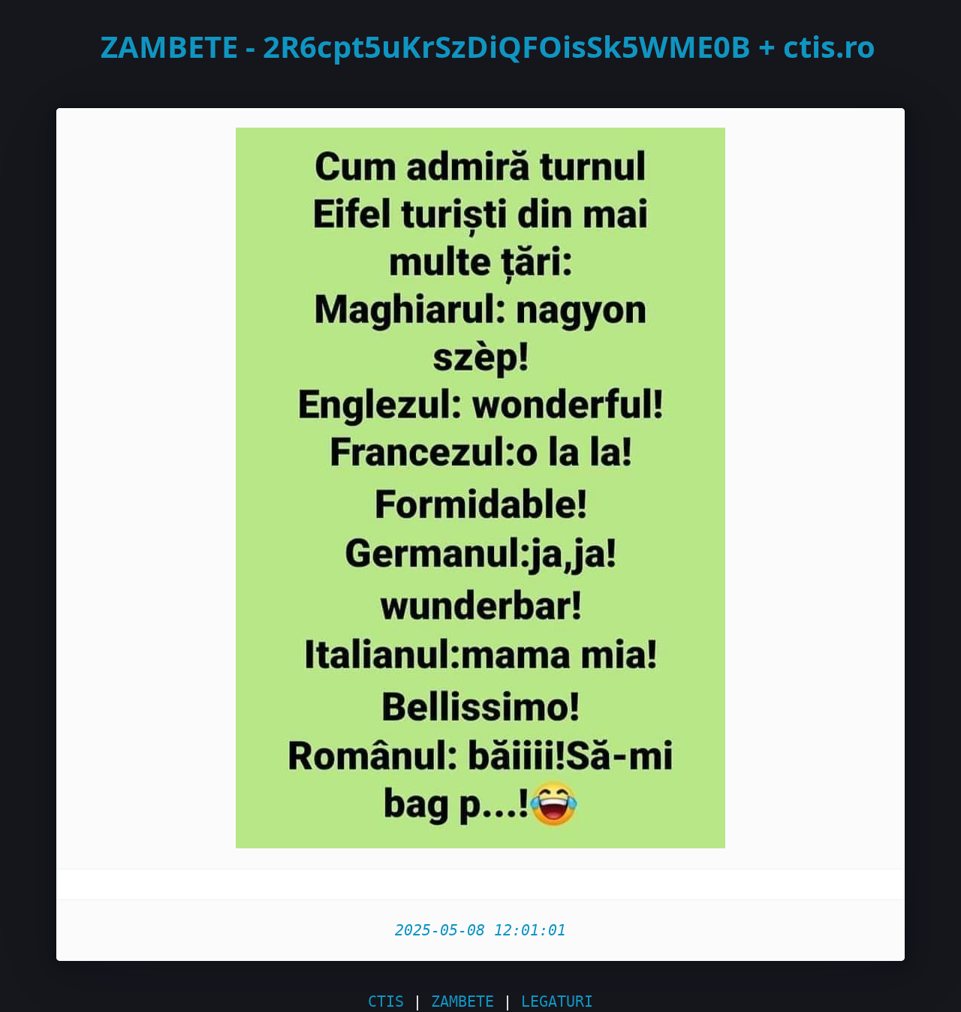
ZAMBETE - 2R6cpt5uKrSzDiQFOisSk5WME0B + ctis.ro (488, 46)
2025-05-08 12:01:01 (480, 930)
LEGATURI (557, 1001)
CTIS (386, 1001)
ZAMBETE (462, 1001)
